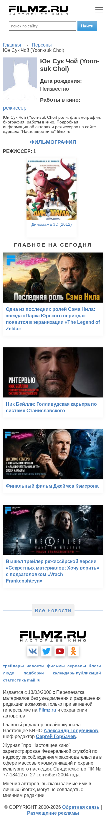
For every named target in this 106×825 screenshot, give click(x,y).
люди (8, 673)
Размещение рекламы (53, 813)
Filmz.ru (47, 709)
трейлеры (13, 666)
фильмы (56, 666)
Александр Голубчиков (71, 730)
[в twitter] (46, 651)
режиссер (14, 108)
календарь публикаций (77, 673)
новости (35, 666)
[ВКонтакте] (32, 651)
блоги (95, 666)
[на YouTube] (59, 651)
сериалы (76, 666)
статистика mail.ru (22, 680)
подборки (34, 673)
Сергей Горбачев (56, 736)
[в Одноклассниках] (73, 651)
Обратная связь (81, 807)
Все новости (53, 610)
